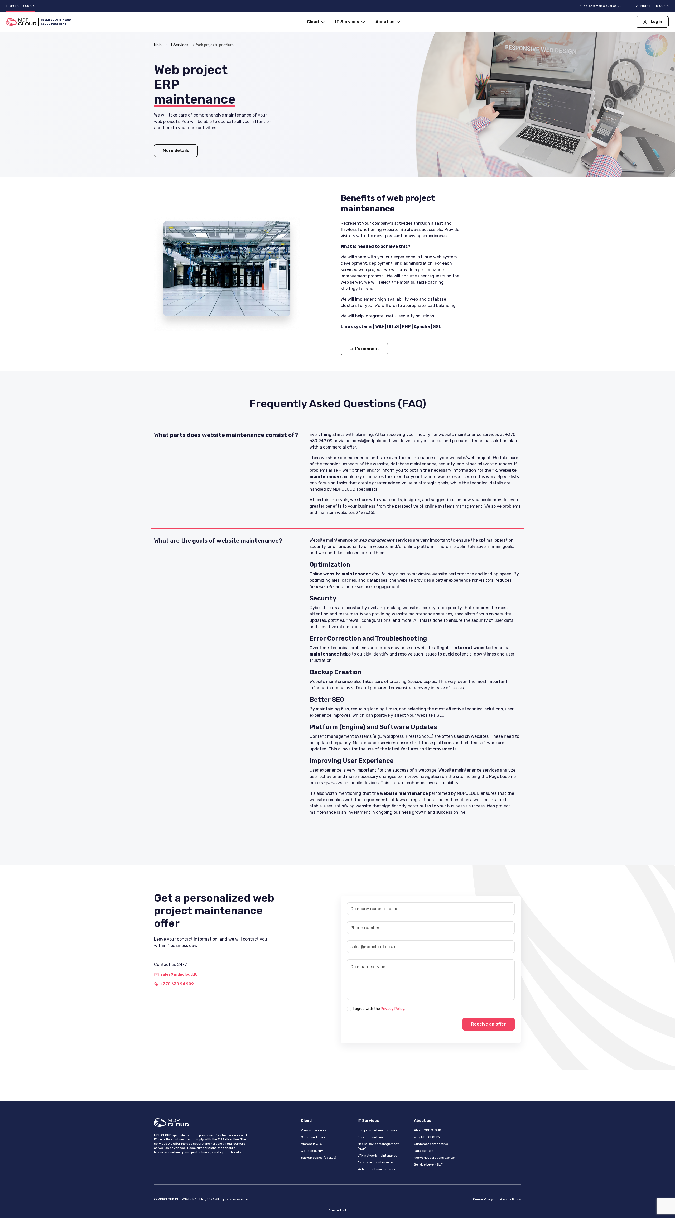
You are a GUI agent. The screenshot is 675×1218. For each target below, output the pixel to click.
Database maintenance (375, 1162)
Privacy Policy (392, 1009)
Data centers (424, 1151)
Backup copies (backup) (318, 1157)
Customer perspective (431, 1144)
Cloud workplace (313, 1137)
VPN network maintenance (377, 1155)
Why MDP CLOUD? (427, 1137)
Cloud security (312, 1151)
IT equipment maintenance (378, 1130)
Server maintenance (373, 1137)
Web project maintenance (377, 1169)
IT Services (347, 21)
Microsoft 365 (311, 1144)
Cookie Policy (483, 1199)
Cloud (313, 21)
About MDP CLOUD (427, 1130)
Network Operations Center (434, 1157)
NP (344, 1210)
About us (385, 21)
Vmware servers (313, 1130)
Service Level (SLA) (428, 1164)
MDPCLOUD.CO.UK (20, 6)
